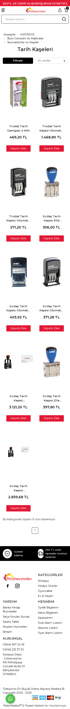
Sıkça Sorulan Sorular (16, 616)
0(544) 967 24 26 (13, 644)
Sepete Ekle (18, 148)
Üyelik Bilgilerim (48, 607)
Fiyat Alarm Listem (50, 633)
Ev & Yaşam (45, 596)
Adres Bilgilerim (48, 612)
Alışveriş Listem (48, 628)
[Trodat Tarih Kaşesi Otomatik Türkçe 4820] (51, 92)
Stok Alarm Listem (50, 623)
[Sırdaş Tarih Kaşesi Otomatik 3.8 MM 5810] (51, 272)
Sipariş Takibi (11, 621)
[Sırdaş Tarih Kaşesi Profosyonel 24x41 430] (18, 452)
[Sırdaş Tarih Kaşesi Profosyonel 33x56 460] (18, 362)
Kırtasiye (43, 581)
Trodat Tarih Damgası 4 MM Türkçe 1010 (18, 128)
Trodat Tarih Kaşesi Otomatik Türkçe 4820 (51, 128)
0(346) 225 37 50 (13, 649)
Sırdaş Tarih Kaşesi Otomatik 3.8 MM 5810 (51, 308)
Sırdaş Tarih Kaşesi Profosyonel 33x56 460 (18, 398)
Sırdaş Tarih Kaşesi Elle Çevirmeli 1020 (52, 398)
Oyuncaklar (45, 591)
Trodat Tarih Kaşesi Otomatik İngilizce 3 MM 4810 (18, 219)
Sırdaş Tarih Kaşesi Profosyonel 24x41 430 (18, 488)
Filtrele (18, 60)
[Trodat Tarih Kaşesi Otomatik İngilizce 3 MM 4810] (18, 182)
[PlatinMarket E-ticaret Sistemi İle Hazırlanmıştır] (18, 697)
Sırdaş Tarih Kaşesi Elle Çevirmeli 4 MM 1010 (51, 219)
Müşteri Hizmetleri (15, 626)
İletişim (7, 631)
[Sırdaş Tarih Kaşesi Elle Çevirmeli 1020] (51, 362)
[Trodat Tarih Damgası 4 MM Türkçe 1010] (18, 92)
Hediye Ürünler (47, 586)
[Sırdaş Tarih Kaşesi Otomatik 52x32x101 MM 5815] (18, 272)
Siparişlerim (45, 617)
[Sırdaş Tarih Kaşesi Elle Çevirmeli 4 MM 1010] (51, 182)
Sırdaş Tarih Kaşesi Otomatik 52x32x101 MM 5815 (18, 308)
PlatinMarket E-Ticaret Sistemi (23, 705)
